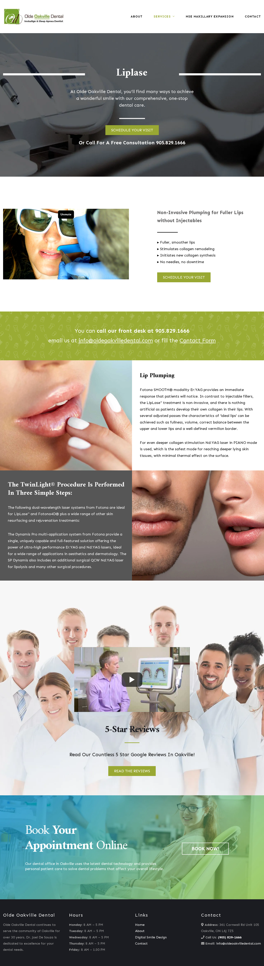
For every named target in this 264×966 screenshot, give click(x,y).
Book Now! (205, 849)
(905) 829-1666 (230, 937)
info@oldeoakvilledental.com (238, 943)
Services (162, 16)
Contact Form (198, 340)
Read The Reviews (132, 771)
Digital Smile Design (151, 937)
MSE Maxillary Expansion (210, 16)
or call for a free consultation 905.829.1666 (132, 143)
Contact (253, 16)
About (137, 16)
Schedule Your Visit (132, 130)
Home (140, 925)
